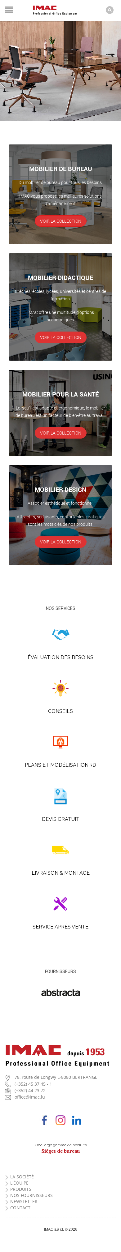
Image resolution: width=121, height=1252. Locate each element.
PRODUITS (20, 1189)
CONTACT (20, 1208)
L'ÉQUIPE (19, 1183)
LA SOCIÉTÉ (22, 1177)
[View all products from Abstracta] (60, 993)
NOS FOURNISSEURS (31, 1195)
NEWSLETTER (24, 1201)
